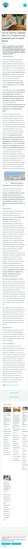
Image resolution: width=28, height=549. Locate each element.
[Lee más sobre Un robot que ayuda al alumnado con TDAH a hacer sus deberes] (25, 408)
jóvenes (12, 70)
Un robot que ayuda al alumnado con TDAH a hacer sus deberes (25, 418)
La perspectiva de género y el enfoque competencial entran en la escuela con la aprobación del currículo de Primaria (16, 422)
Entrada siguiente (14, 397)
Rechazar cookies (16, 543)
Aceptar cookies (6, 543)
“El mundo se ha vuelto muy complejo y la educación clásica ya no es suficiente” (7, 419)
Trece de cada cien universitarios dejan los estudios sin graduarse (7, 486)
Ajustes (4, 546)
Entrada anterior (14, 392)
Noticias (4, 43)
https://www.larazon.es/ (12, 385)
